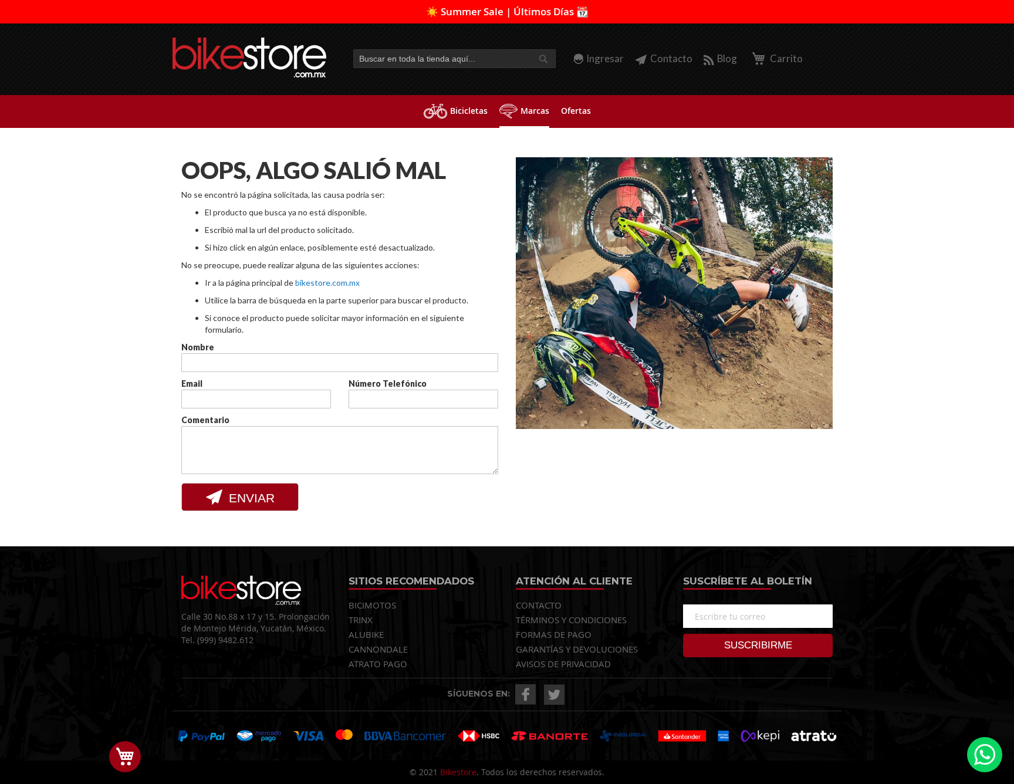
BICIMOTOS (372, 605)
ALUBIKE (366, 634)
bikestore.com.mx (327, 283)
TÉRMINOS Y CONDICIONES (571, 620)
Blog (727, 58)
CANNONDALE (378, 649)
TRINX (361, 620)
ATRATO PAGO (378, 664)
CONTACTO (539, 605)
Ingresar (605, 58)
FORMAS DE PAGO (554, 634)
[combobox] (454, 58)
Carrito (785, 58)
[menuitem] (456, 110)
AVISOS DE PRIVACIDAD (563, 664)
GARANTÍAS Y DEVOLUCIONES (577, 649)
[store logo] (250, 57)
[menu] (507, 111)
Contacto (671, 58)
